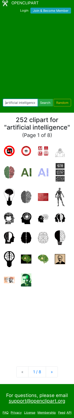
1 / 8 (37, 372)
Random (62, 103)
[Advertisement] (37, 57)
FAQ (5, 412)
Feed (61, 412)
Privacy (16, 412)
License (29, 412)
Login (24, 10)
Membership (46, 412)
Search (45, 103)
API (69, 412)
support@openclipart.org (37, 401)
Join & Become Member (50, 11)
